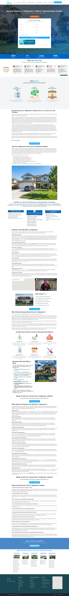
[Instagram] (11, 581)
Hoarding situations (15, 444)
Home (14, 2)
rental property (18, 253)
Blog (45, 2)
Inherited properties (15, 449)
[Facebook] (7, 581)
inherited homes (21, 239)
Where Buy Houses (39, 2)
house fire (13, 433)
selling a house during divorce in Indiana (23, 261)
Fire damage (13, 248)
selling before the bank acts (41, 244)
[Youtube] (14, 581)
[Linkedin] (10, 581)
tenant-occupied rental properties (51, 469)
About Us (18, 2)
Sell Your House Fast (31, 2)
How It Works (23, 2)
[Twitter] (8, 581)
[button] (68, 69)
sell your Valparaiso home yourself (24, 269)
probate (13, 451)
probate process (19, 237)
